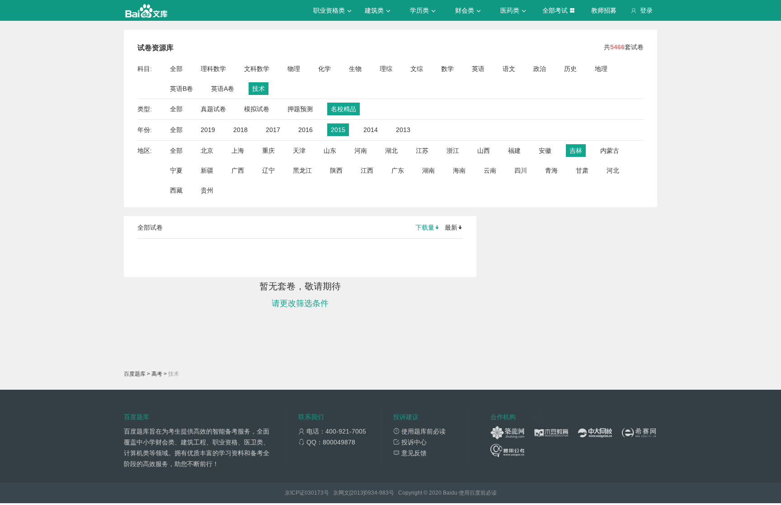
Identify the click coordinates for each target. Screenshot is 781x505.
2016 (305, 129)
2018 (240, 129)
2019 (208, 129)
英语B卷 (181, 88)
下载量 (424, 227)
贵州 (207, 190)
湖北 (391, 150)
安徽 (545, 150)
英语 (478, 68)
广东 (397, 170)
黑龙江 (302, 170)
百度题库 (135, 374)
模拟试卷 (256, 109)
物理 (293, 68)
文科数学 (256, 68)
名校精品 (343, 109)
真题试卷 (213, 109)
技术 (258, 88)
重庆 (268, 150)
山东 (330, 150)
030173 (314, 493)
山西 (483, 150)
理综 (386, 68)
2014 (370, 129)
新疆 (207, 170)
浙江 (453, 150)
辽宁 (268, 170)
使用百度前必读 (478, 493)
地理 (601, 68)
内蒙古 (609, 150)
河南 (360, 150)
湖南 (428, 170)
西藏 (176, 190)
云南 (490, 170)
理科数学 (213, 68)
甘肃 (582, 170)
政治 (539, 68)
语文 (509, 68)
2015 (338, 129)
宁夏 (176, 170)
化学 (324, 68)
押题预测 (300, 109)
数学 (447, 68)
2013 (403, 129)
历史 (570, 68)
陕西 (336, 170)
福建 (514, 150)
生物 (355, 68)
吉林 (575, 150)
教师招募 (603, 10)
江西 (367, 170)
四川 (520, 170)
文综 (416, 68)
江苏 (422, 150)
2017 (273, 129)
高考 (156, 374)
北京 (207, 150)
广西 (237, 170)
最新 (451, 227)
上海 (237, 150)
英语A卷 (222, 88)
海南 (459, 170)
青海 (551, 170)
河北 (613, 170)
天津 (299, 150)
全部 (176, 68)
